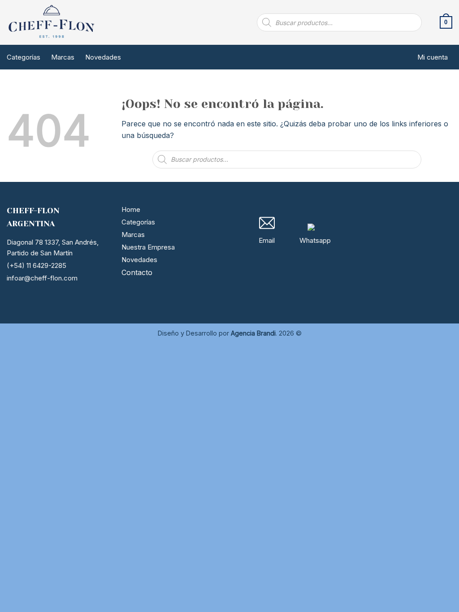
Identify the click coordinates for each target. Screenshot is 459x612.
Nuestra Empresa (148, 247)
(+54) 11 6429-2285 (36, 265)
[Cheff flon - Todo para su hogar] (51, 22)
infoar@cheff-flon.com (42, 278)
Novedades (103, 57)
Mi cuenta (432, 57)
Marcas (62, 57)
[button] (446, 22)
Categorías (23, 57)
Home (130, 209)
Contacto (136, 272)
